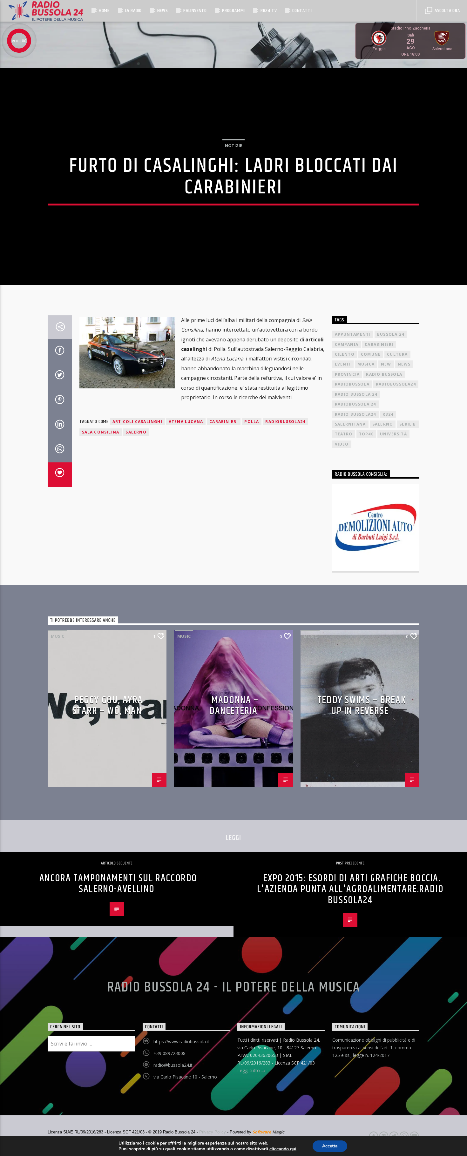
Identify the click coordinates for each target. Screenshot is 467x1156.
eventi (343, 364)
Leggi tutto (249, 1070)
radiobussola (352, 384)
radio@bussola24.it (173, 1065)
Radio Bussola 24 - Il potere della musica (233, 987)
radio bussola (384, 374)
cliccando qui (282, 1149)
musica (366, 364)
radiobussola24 (285, 421)
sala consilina (100, 432)
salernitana (350, 424)
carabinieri (223, 421)
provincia (347, 374)
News (162, 11)
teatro (344, 434)
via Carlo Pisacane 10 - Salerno (185, 1077)
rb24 (388, 414)
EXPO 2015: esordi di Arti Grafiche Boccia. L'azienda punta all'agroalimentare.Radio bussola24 (350, 889)
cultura (397, 354)
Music (57, 636)
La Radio (133, 11)
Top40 (366, 434)
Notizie (233, 145)
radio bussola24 (355, 414)
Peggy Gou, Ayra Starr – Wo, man (107, 705)
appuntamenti (353, 334)
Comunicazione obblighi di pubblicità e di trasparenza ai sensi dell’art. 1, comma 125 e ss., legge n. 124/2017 (373, 1047)
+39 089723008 (169, 1053)
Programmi (233, 11)
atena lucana (186, 421)
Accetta (330, 1146)
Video (342, 444)
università (393, 434)
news (404, 364)
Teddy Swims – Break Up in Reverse (361, 705)
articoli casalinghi (137, 421)
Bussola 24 (390, 334)
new (386, 364)
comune (371, 354)
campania (347, 344)
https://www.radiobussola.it (181, 1041)
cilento (345, 354)
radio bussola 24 (356, 394)
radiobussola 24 (355, 404)
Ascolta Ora (446, 11)
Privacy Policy (212, 1132)
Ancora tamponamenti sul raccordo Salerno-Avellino (118, 883)
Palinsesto (194, 11)
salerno (135, 432)
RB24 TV (269, 11)
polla (251, 421)
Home (104, 11)
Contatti (302, 11)
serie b (407, 424)
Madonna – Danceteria (234, 705)
